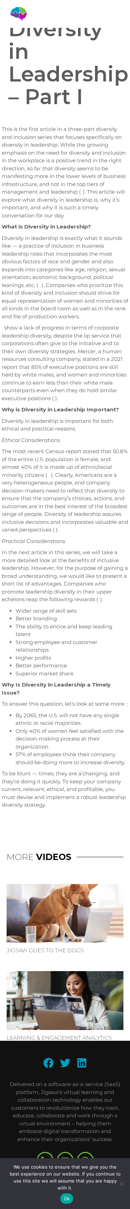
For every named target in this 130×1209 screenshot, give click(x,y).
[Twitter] (65, 1063)
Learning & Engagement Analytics (59, 1037)
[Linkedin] (81, 1063)
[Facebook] (48, 1063)
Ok (67, 1198)
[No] (121, 1183)
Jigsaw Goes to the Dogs (45, 950)
